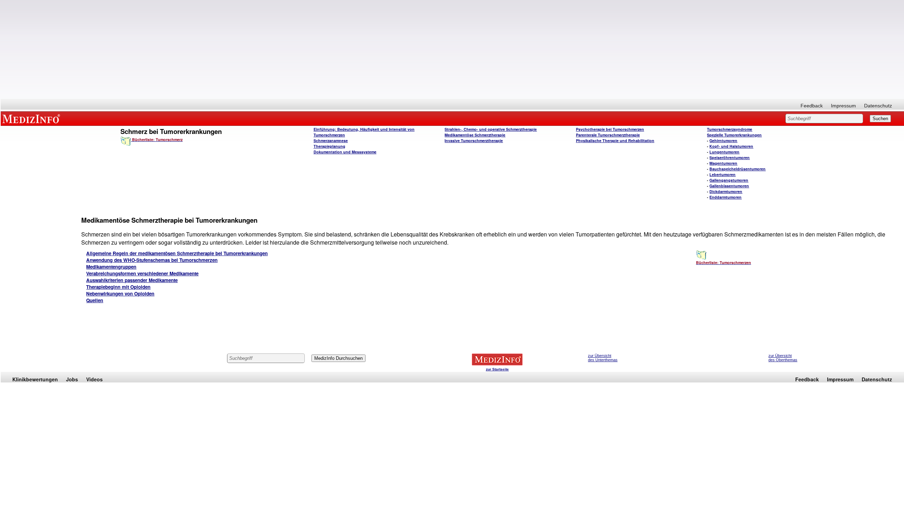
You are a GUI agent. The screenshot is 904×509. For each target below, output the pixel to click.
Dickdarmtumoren (725, 191)
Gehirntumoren (723, 140)
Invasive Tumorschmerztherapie (474, 140)
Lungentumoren (724, 151)
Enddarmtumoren (725, 197)
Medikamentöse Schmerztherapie (475, 135)
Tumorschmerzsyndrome (729, 129)
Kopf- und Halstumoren (731, 146)
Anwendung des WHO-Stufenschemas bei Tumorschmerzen (152, 260)
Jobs (72, 379)
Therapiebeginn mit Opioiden (118, 286)
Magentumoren (723, 163)
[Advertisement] (452, 49)
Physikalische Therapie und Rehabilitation (615, 140)
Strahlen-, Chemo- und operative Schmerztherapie (491, 129)
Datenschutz (878, 106)
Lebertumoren (722, 174)
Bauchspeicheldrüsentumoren (737, 168)
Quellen (94, 300)
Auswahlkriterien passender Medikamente (132, 280)
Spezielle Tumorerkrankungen (734, 135)
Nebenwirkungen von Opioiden (120, 293)
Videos (94, 379)
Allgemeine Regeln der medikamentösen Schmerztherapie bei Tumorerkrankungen (177, 253)
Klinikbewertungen (35, 379)
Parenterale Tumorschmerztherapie (608, 135)
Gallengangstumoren (728, 180)
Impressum (843, 106)
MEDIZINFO (32, 118)
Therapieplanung (329, 146)
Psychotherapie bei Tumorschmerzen (610, 129)
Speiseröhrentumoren (729, 157)
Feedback (812, 106)
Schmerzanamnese (331, 140)
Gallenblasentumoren (729, 185)
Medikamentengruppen (111, 266)
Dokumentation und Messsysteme (345, 151)
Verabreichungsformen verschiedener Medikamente (142, 273)
